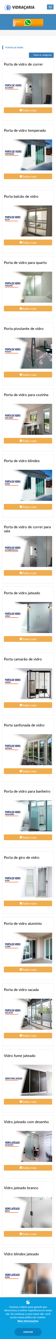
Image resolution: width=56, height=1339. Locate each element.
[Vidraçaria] (19, 8)
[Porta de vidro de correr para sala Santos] (28, 551)
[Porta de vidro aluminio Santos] (28, 948)
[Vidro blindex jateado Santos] (28, 1278)
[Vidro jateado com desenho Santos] (28, 1146)
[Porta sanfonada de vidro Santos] (28, 749)
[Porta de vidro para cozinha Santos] (28, 419)
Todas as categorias (42, 55)
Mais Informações (28, 1321)
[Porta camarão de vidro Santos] (28, 683)
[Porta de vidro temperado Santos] (28, 154)
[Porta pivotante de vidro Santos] (28, 353)
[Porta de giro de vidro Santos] (28, 882)
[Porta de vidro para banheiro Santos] (28, 815)
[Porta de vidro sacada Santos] (28, 1014)
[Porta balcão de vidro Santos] (28, 220)
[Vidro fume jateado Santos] (28, 1080)
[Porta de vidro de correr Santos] (28, 88)
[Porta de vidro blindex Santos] (28, 485)
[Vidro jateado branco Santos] (28, 1212)
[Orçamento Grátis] (28, 22)
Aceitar (28, 1332)
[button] (28, 110)
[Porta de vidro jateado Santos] (28, 617)
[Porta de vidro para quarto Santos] (28, 287)
